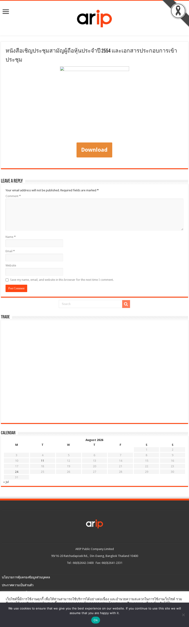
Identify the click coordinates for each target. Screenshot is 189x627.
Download (94, 150)
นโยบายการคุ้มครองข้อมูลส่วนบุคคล (26, 577)
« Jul (6, 482)
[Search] (126, 304)
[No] (183, 614)
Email (10, 251)
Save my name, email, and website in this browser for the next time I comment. (62, 279)
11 (42, 460)
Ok (96, 620)
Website (11, 265)
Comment (13, 196)
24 (16, 471)
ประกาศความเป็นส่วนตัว (17, 585)
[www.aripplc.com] (94, 17)
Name (11, 237)
